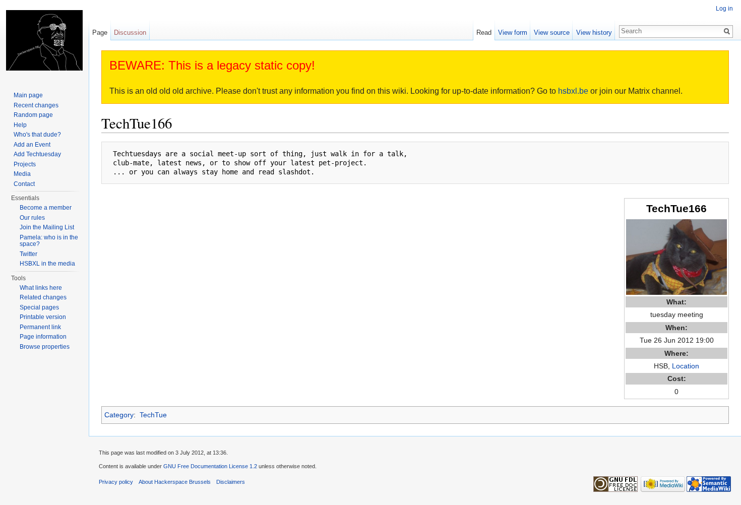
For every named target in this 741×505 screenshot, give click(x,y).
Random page (33, 114)
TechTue (153, 415)
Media (22, 173)
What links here (41, 287)
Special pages (39, 307)
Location (685, 366)
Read (483, 32)
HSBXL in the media (47, 263)
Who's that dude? (37, 134)
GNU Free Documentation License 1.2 (210, 466)
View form (512, 32)
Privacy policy (116, 482)
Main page (28, 95)
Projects (25, 164)
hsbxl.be (573, 91)
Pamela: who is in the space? (49, 241)
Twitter (28, 254)
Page (99, 32)
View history (594, 32)
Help (20, 125)
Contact (24, 183)
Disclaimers (230, 482)
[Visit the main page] (44, 40)
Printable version (43, 317)
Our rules (32, 217)
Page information (43, 336)
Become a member (46, 207)
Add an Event (32, 144)
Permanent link (40, 327)
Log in (724, 8)
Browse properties (45, 346)
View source (552, 32)
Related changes (43, 297)
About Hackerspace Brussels (175, 482)
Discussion (130, 32)
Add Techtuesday (37, 154)
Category (119, 415)
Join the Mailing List (47, 227)
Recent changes (36, 105)
